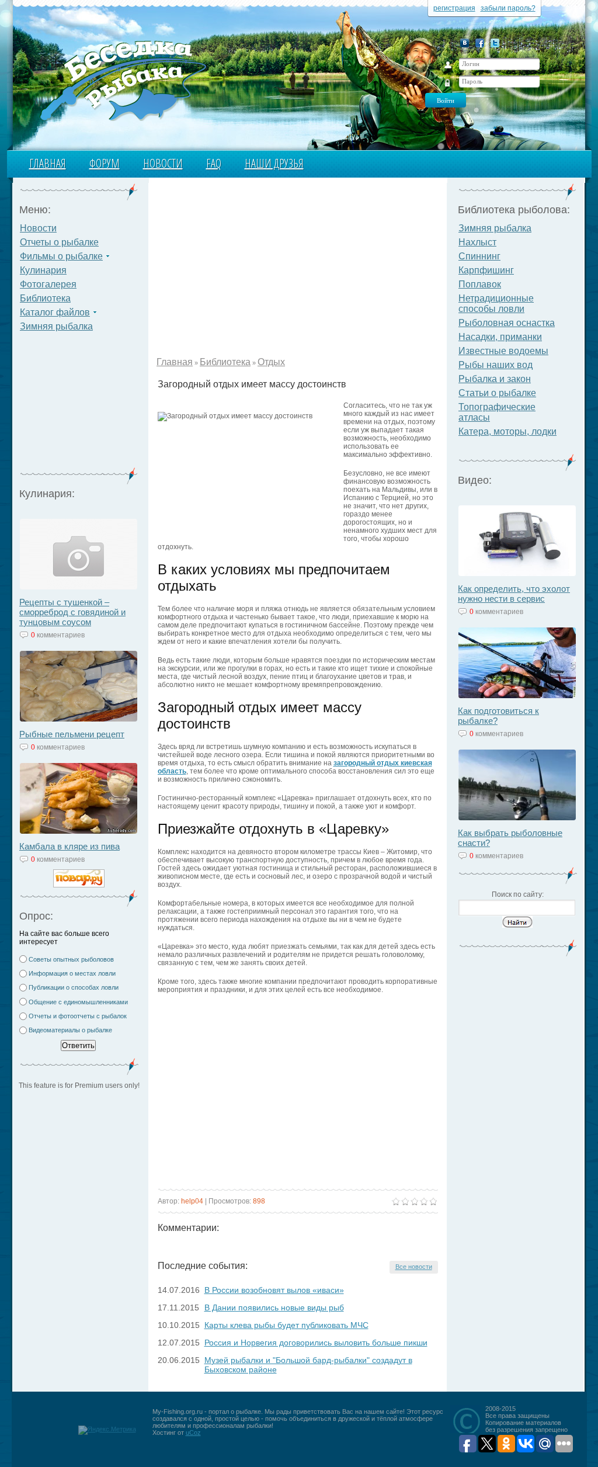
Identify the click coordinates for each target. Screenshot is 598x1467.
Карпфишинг (486, 270)
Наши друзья (274, 163)
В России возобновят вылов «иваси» (274, 1290)
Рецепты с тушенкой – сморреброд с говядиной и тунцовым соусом (72, 612)
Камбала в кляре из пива (69, 846)
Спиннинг (479, 256)
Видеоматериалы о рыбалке (70, 1030)
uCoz (193, 1432)
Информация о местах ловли (72, 973)
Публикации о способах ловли (74, 987)
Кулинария (43, 270)
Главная (47, 163)
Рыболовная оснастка (506, 323)
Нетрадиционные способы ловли (496, 303)
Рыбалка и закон (494, 379)
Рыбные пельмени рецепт (71, 734)
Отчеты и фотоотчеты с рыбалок (78, 1015)
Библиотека (45, 298)
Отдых (271, 362)
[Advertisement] (78, 406)
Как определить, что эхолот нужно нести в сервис (514, 594)
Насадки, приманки (500, 337)
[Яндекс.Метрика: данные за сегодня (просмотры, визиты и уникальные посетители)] (107, 1430)
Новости (163, 163)
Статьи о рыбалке (497, 393)
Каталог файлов (55, 312)
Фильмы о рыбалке (61, 256)
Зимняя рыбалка (56, 326)
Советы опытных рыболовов (71, 959)
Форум (104, 163)
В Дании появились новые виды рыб (274, 1307)
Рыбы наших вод (495, 365)
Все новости (413, 1266)
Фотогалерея (48, 284)
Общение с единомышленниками (78, 1001)
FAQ (213, 163)
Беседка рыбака (122, 79)
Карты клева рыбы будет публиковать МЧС (286, 1325)
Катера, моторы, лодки (507, 431)
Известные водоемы (503, 351)
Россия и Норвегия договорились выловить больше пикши (315, 1342)
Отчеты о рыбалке (59, 242)
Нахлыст (477, 242)
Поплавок (479, 284)
